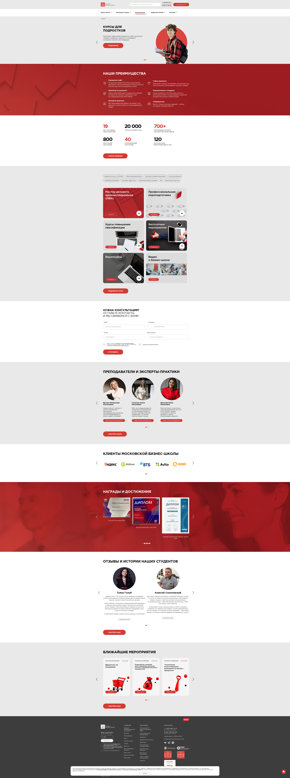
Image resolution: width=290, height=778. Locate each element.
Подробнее (113, 51)
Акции (125, 738)
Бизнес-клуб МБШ (129, 755)
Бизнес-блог (127, 752)
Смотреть (153, 279)
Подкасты (142, 760)
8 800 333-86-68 (166, 5)
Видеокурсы (143, 742)
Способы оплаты (128, 741)
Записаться (111, 692)
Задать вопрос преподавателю (114, 420)
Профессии (143, 737)
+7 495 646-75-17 (167, 2)
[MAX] (173, 743)
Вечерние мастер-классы (147, 739)
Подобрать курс (115, 291)
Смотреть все (114, 632)
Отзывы (126, 743)
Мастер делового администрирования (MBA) (145, 729)
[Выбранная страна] (150, 326)
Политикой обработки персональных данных (108, 769)
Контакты (126, 733)
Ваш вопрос (151, 332)
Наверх (186, 719)
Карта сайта (127, 757)
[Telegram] (170, 743)
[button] (145, 59)
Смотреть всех (115, 434)
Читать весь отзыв (124, 619)
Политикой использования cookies (131, 769)
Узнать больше (115, 156)
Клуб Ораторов (140, 12)
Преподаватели (128, 735)
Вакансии (126, 746)
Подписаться (107, 740)
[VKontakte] (166, 743)
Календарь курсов (181, 4)
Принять (145, 773)
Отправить (113, 352)
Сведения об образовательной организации (129, 729)
